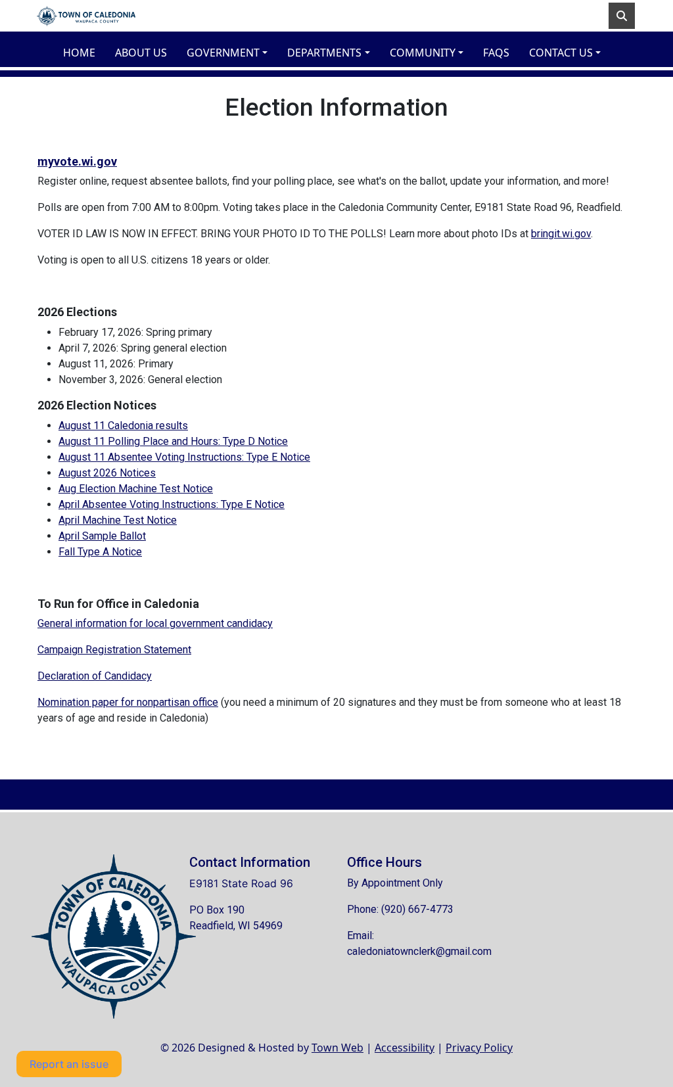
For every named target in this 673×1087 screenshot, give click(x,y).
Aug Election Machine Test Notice (135, 488)
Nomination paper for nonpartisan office (127, 702)
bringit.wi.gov (561, 233)
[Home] (86, 16)
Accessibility (404, 1047)
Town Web (337, 1047)
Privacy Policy (479, 1047)
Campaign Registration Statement (114, 649)
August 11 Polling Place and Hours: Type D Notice (173, 441)
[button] (231, 52)
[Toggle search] (622, 16)
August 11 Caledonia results (123, 425)
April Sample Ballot (102, 536)
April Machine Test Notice (117, 520)
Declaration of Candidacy (94, 676)
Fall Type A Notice (100, 551)
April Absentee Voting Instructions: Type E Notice (171, 504)
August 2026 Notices (107, 473)
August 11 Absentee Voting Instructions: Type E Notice (184, 457)
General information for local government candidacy (155, 623)
